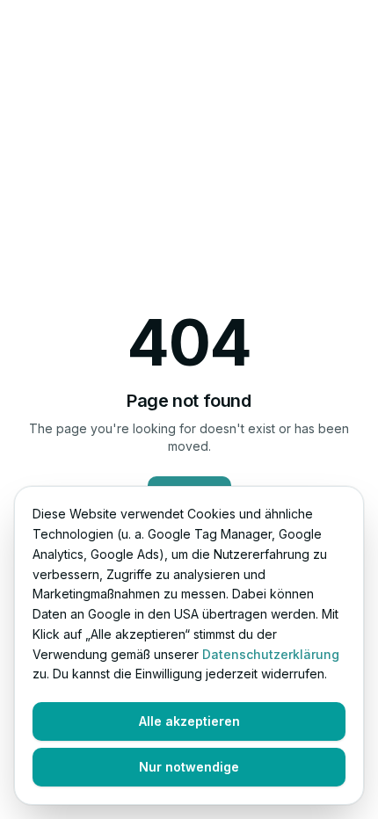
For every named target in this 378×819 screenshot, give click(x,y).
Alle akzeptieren (189, 721)
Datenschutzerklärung (270, 654)
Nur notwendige (189, 766)
